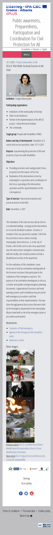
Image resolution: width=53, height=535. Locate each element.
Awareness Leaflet (16, 340)
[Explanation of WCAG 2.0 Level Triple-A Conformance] (44, 525)
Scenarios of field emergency (21, 328)
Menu (26, 54)
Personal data (29, 511)
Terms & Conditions (11, 511)
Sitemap (26, 478)
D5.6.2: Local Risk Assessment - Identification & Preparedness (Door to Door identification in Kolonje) (24, 448)
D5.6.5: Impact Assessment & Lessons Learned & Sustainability (25, 457)
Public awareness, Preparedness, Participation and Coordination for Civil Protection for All (26, 32)
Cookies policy (44, 511)
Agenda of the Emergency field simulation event (25, 334)
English (44, 49)
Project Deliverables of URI (26, 62)
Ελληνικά (36, 49)
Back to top (25, 516)
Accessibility (26, 49)
